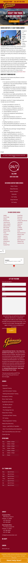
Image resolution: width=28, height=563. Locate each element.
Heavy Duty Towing (7, 412)
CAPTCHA (4, 328)
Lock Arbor (6, 234)
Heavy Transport (14, 191)
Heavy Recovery (14, 188)
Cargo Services (14, 199)
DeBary (5, 219)
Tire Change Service (8, 410)
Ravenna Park (6, 231)
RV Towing (14, 202)
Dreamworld (6, 241)
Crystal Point (6, 244)
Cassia (19, 238)
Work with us (5, 548)
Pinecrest (19, 219)
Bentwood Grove (21, 232)
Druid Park (20, 215)
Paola (4, 232)
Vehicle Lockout (7, 407)
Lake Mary (19, 222)
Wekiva (19, 225)
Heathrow (19, 224)
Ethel (18, 231)
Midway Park (20, 241)
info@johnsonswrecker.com (9, 535)
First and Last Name (7, 281)
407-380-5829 (7, 530)
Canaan (19, 236)
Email (3, 286)
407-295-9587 (6, 522)
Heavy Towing (14, 186)
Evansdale (19, 229)
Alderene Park (6, 225)
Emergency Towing (7, 396)
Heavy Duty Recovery (7, 423)
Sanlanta (5, 238)
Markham (5, 239)
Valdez (5, 215)
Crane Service (6, 434)
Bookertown (6, 220)
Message (4, 296)
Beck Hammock (21, 239)
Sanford (5, 236)
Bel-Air (5, 243)
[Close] (3, 250)
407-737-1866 (6, 532)
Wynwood (19, 217)
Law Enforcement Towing (9, 391)
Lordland (19, 227)
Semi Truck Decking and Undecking (12, 429)
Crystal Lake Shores (22, 220)
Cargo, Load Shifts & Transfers (11, 426)
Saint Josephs (6, 224)
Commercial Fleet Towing (9, 415)
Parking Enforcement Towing (10, 393)
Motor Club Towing (7, 399)
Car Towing (14, 196)
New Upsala (6, 227)
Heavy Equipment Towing (9, 421)
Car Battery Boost (7, 404)
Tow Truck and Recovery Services (11, 431)
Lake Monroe (6, 222)
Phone (4, 291)
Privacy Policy (7, 375)
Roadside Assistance (7, 402)
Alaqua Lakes (20, 234)
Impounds (14, 194)
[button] (14, 266)
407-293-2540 (7, 520)
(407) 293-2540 (21, 71)
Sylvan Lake (6, 229)
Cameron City (20, 243)
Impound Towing (7, 388)
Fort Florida (6, 217)
